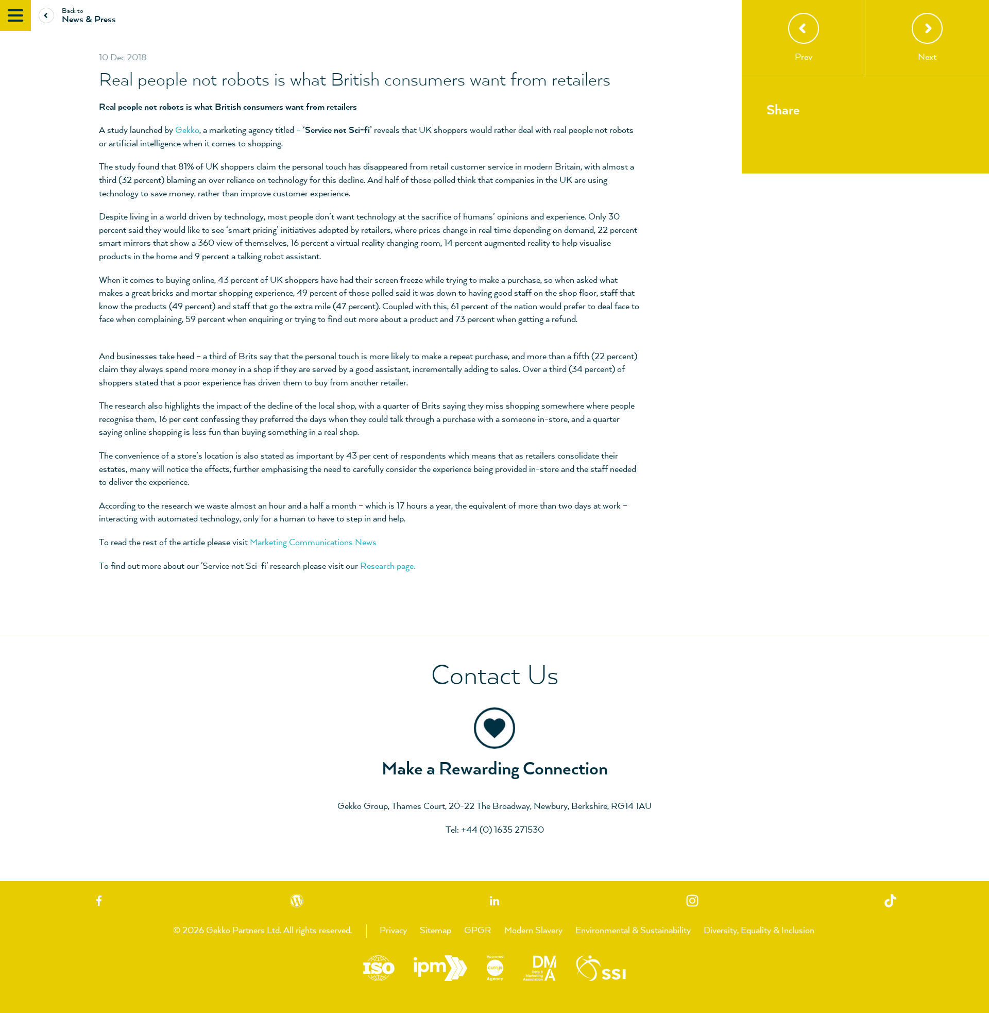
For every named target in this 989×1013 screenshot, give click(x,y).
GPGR (477, 930)
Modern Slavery (533, 930)
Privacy (393, 930)
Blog (297, 900)
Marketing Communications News (313, 542)
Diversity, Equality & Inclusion (759, 930)
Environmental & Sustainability (633, 930)
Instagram (692, 900)
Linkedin (494, 900)
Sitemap (435, 930)
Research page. (387, 566)
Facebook (99, 900)
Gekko (187, 130)
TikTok (890, 900)
